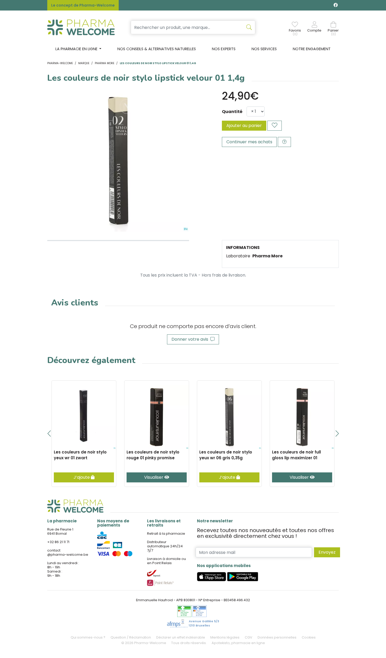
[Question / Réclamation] (284, 142)
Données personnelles (277, 637)
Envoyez (327, 552)
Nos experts (224, 49)
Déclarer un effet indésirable (180, 637)
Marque (83, 63)
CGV (248, 637)
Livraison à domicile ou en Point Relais (166, 560)
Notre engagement (312, 49)
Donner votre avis (190, 339)
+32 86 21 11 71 (58, 541)
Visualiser (154, 477)
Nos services (264, 49)
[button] (49, 433)
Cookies (309, 637)
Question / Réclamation (131, 637)
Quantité (232, 112)
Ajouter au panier (244, 126)
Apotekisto (238, 643)
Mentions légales (224, 637)
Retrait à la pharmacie (166, 533)
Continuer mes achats (249, 142)
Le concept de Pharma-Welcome (83, 5)
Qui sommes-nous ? (88, 637)
